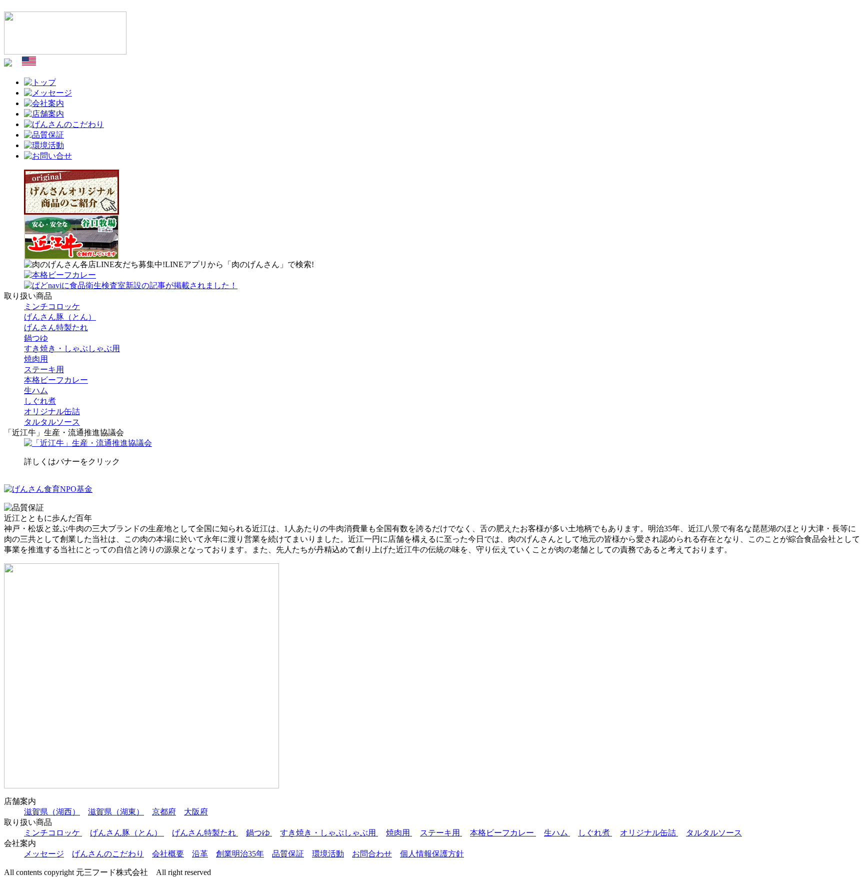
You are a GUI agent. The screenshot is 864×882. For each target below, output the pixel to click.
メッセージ (44, 853)
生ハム (36, 390)
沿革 (200, 853)
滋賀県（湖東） (116, 811)
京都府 (164, 811)
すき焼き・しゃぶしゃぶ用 (72, 348)
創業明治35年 (240, 853)
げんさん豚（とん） (60, 317)
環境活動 (328, 853)
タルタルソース (52, 422)
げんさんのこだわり (108, 853)
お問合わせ (372, 853)
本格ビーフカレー (56, 380)
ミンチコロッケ (52, 306)
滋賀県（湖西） (52, 811)
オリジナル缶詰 (52, 411)
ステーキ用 (44, 369)
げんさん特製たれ (56, 327)
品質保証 (288, 853)
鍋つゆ (36, 338)
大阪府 (196, 811)
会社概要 (168, 853)
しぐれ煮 (40, 401)
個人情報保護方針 (432, 853)
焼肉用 (36, 359)
